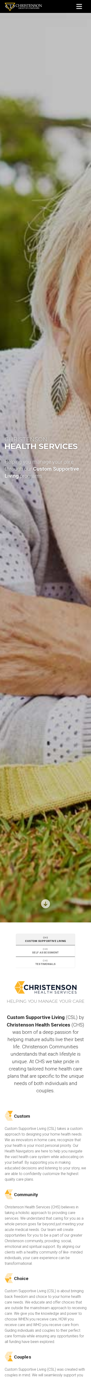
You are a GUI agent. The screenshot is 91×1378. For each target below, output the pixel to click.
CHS (34, 941)
